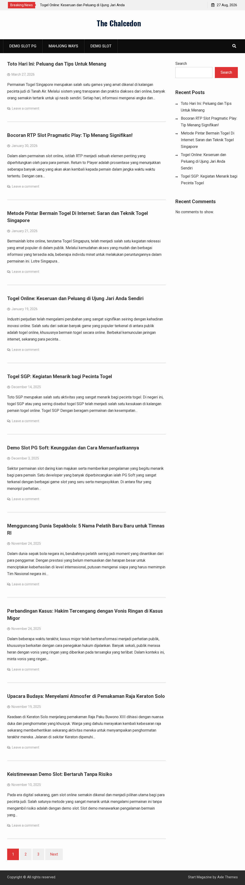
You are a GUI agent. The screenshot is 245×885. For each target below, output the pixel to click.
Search (181, 63)
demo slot (100, 46)
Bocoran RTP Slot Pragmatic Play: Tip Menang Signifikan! (70, 135)
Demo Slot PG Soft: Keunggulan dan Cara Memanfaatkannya (73, 448)
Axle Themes (227, 877)
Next (54, 854)
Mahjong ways (63, 46)
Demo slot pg (22, 46)
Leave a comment (25, 108)
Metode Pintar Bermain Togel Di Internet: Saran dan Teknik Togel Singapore (207, 140)
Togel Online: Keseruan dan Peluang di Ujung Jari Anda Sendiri (75, 298)
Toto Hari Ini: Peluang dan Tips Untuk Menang (56, 64)
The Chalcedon (119, 22)
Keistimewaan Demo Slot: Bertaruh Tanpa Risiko (59, 774)
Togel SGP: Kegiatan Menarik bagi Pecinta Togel (59, 376)
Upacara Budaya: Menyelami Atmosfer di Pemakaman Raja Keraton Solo (86, 696)
